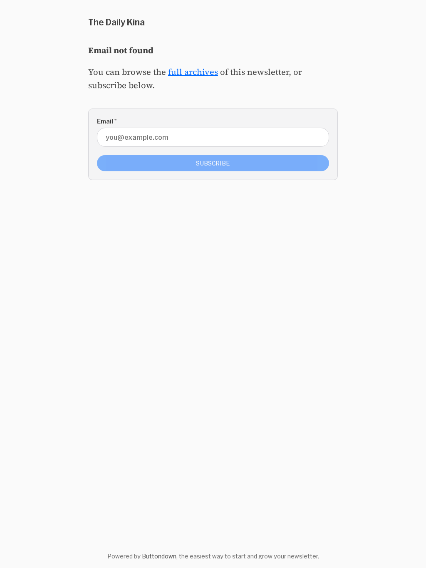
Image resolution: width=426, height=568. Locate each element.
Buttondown (159, 556)
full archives (193, 72)
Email (106, 121)
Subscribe (213, 163)
